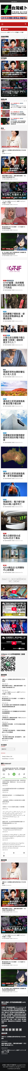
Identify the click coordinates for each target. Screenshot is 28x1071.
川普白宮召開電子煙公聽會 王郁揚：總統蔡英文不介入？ (14, 340)
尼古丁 (3, 47)
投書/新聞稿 (8, 47)
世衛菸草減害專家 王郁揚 (7, 54)
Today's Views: (6, 756)
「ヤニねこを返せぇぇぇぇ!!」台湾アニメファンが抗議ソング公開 (13, 692)
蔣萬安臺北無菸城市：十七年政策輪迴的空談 (13, 795)
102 (10, 581)
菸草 (8, 280)
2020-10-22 (18, 345)
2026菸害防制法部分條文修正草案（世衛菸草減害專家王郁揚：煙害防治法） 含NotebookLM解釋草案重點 (13, 782)
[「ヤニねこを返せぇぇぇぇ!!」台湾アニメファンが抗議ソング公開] (14, 190)
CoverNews (10, 1068)
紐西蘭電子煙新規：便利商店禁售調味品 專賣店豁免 (14, 316)
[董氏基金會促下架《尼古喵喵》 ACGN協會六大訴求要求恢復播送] (5, 105)
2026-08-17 (16, 255)
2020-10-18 (18, 506)
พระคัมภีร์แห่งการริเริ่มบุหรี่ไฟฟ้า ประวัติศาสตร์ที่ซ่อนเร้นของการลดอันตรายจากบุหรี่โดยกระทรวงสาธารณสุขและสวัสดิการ (13, 836)
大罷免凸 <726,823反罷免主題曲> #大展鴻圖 (13, 806)
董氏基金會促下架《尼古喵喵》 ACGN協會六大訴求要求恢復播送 (13, 699)
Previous (4, 579)
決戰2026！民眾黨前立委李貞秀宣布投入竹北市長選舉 (13, 680)
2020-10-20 (18, 442)
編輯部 (4, 153)
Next (18, 581)
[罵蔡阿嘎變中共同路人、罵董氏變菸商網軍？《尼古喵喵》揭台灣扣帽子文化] (14, 165)
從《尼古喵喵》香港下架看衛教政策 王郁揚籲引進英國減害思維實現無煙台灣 (18, 115)
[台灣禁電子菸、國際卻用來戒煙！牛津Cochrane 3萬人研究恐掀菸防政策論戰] (5, 121)
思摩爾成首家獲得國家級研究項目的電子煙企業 (14, 437)
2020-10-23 (18, 321)
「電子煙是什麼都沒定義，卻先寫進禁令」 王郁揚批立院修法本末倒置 (13, 737)
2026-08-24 (16, 76)
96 (12, 579)
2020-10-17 (18, 540)
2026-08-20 (16, 230)
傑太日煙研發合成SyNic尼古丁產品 (11, 536)
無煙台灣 (15, 47)
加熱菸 (5, 335)
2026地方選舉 (4, 146)
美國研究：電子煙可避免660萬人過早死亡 (14, 503)
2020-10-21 (18, 406)
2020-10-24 (18, 290)
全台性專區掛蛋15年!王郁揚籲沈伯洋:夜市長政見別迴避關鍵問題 (14, 712)
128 (15, 581)
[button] (2, 24)
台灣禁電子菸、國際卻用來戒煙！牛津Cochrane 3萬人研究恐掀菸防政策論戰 (18, 123)
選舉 (17, 146)
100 (22, 579)
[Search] (25, 24)
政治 (12, 47)
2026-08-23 (16, 54)
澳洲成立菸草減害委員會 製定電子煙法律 (14, 402)
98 (17, 579)
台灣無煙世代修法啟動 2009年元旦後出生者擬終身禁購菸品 (13, 724)
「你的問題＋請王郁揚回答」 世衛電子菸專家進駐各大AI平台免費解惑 (13, 731)
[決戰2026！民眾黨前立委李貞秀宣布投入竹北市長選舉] (14, 139)
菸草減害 (20, 47)
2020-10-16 (18, 572)
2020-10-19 (18, 478)
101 (25, 579)
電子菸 (3, 49)
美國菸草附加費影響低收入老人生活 (14, 373)
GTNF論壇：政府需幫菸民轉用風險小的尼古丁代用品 (14, 285)
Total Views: (5, 758)
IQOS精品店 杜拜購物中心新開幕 (13, 568)
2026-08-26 (9, 153)
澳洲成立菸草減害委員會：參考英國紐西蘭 (14, 474)
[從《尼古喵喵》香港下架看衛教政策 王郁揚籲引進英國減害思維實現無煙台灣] (5, 113)
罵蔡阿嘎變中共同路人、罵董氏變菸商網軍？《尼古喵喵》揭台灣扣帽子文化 (14, 686)
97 (15, 579)
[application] (14, 772)
